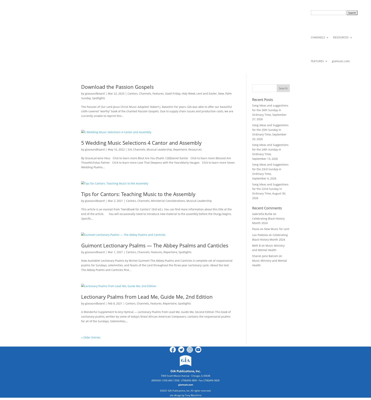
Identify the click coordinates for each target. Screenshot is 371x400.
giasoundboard (95, 93)
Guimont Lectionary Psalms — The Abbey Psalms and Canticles (154, 245)
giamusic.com (341, 61)
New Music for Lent (276, 229)
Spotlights (98, 98)
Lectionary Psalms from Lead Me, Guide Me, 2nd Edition (147, 296)
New (221, 93)
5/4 (130, 149)
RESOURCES (341, 37)
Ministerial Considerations (168, 201)
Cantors (133, 93)
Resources (195, 149)
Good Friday (172, 93)
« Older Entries (90, 337)
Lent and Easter (207, 93)
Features (158, 93)
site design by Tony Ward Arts (186, 395)
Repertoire (180, 149)
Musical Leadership (159, 149)
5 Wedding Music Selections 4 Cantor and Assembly (141, 142)
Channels (145, 93)
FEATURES (317, 61)
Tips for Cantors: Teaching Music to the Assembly (138, 194)
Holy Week (188, 93)
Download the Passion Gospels (117, 86)
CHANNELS (318, 37)
